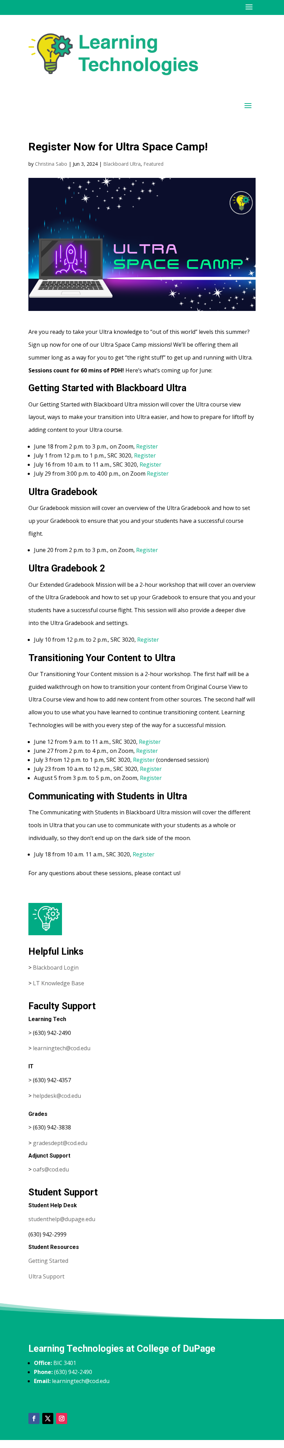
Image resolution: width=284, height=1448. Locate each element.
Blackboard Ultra (122, 164)
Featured (153, 164)
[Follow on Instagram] (61, 1418)
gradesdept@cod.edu (60, 1143)
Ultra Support (46, 1276)
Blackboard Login (56, 967)
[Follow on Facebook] (33, 1418)
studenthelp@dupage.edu (61, 1219)
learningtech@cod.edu (61, 1048)
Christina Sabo (51, 164)
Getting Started (48, 1261)
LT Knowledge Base (58, 983)
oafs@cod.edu (51, 1169)
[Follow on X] (47, 1418)
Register (147, 446)
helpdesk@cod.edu (57, 1096)
